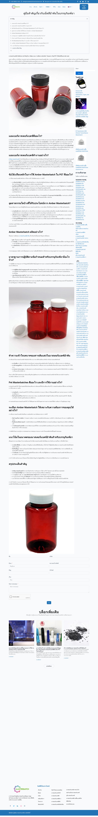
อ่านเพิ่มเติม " (11, 656)
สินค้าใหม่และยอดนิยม (81, 245)
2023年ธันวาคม (80, 214)
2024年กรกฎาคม (80, 200)
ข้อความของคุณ (13, 584)
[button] (87, 18)
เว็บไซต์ (51, 570)
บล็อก (59, 7)
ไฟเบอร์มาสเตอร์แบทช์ (83, 296)
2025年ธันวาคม (80, 187)
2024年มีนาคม (80, 208)
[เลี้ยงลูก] (21, 806)
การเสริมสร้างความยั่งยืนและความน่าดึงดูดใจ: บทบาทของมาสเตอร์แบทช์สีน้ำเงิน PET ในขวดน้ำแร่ (48, 649)
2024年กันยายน (80, 197)
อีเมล (10, 563)
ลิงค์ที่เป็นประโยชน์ (43, 786)
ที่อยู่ (10, 570)
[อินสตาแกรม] (24, 806)
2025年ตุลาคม (79, 191)
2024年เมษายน (80, 206)
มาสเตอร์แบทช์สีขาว (81, 257)
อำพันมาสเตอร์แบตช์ (14, 159)
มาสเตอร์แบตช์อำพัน (24, 236)
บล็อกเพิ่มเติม (49, 612)
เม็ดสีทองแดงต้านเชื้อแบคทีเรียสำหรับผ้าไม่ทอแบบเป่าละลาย (82, 167)
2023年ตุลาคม (79, 217)
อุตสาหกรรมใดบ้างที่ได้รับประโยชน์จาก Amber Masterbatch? (27, 31)
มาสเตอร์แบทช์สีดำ (80, 232)
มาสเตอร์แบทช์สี (80, 236)
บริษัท (51, 556)
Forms (47, 7)
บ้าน (30, 7)
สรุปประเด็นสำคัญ (17, 48)
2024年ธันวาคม (80, 193)
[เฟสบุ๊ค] (77, 2)
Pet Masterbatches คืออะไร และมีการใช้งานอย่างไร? (25, 40)
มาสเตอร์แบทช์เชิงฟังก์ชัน (82, 242)
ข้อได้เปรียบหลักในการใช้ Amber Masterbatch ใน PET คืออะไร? (28, 28)
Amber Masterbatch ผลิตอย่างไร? (20, 33)
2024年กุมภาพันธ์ (80, 210)
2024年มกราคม (80, 212)
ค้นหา (77, 68)
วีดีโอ (54, 7)
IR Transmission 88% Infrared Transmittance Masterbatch (82, 133)
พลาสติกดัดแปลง (80, 243)
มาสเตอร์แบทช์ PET (81, 249)
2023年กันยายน (80, 219)
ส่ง (49, 602)
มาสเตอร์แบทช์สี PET (83, 345)
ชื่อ (9, 556)
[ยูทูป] (83, 1)
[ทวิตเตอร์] (80, 1)
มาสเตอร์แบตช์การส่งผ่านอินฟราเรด (81, 318)
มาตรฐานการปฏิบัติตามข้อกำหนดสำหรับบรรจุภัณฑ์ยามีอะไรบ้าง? (28, 35)
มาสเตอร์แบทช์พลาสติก (82, 351)
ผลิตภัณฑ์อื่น (79, 247)
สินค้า (40, 7)
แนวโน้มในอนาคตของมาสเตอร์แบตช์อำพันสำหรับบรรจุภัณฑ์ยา (28, 45)
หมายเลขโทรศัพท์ (54, 563)
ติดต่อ (64, 7)
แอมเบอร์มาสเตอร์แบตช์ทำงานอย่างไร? (22, 26)
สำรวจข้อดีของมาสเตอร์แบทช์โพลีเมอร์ (75, 648)
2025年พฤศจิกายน (80, 189)
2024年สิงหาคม (80, 198)
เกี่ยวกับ (35, 7)
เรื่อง (10, 577)
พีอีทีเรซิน (78, 251)
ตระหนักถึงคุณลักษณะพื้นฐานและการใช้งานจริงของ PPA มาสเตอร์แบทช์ (21, 648)
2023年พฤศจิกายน (80, 215)
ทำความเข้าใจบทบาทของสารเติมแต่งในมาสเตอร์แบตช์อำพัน (27, 38)
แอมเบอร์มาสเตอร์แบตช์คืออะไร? (20, 23)
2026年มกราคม (80, 185)
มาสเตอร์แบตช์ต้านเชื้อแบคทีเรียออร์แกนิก (82, 335)
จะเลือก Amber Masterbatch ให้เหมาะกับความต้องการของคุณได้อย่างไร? (30, 43)
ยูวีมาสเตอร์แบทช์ (80, 255)
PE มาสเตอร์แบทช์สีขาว (82, 349)
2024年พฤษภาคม (80, 204)
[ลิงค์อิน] (17, 806)
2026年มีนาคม (80, 183)
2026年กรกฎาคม (80, 181)
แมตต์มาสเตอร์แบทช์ (81, 331)
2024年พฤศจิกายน (80, 195)
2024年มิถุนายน (80, 202)
